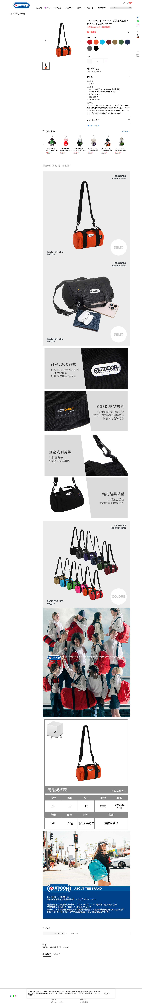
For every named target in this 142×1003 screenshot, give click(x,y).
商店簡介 (53, 999)
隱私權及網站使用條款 (57, 1002)
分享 (91, 126)
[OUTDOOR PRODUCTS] (21, 5)
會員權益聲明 (84, 1002)
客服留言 (82, 999)
